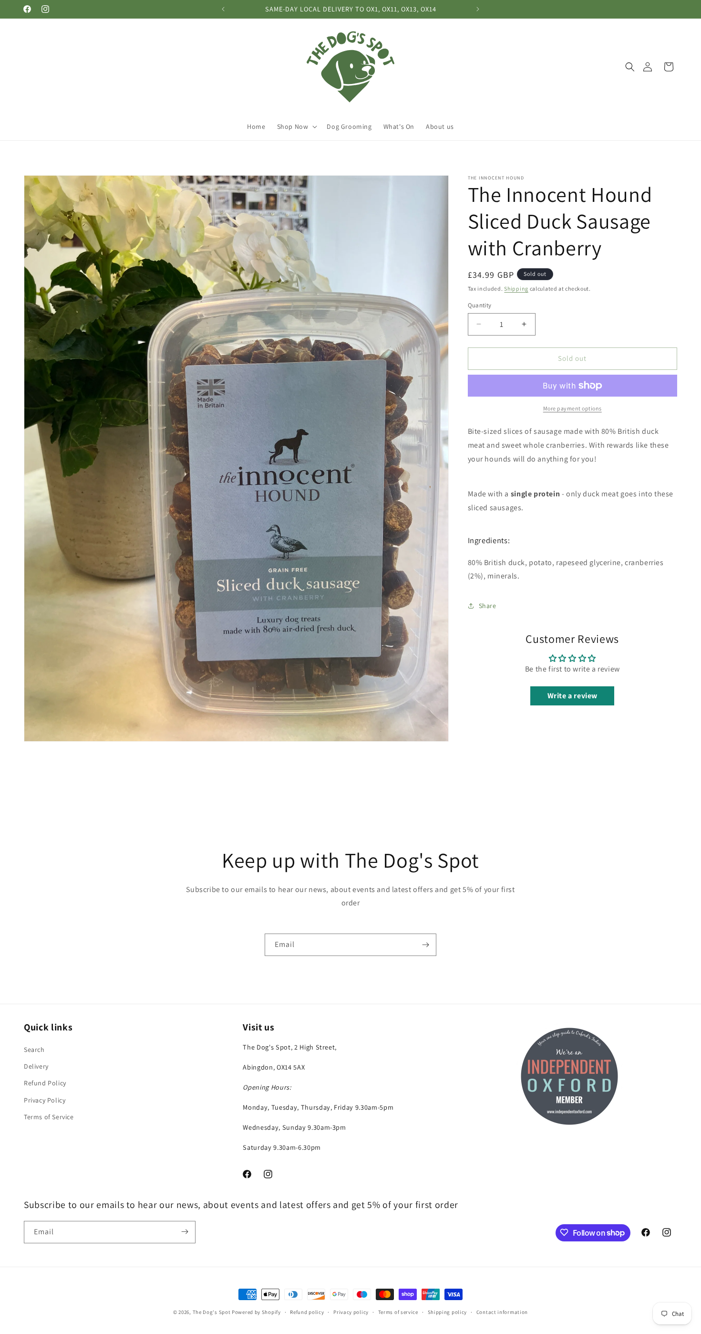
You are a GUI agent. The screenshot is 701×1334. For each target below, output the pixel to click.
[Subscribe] (425, 945)
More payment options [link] (572, 408)
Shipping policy (447, 1312)
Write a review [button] (572, 696)
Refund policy (307, 1312)
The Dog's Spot (212, 1312)
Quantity (480, 305)
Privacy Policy (44, 1100)
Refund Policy (45, 1083)
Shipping (516, 288)
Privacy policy (351, 1312)
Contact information (502, 1312)
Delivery (36, 1066)
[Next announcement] (477, 9)
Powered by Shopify (256, 1312)
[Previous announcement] (223, 9)
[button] (629, 66)
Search (34, 1049)
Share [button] (487, 605)
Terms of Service (49, 1117)
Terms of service (398, 1312)
